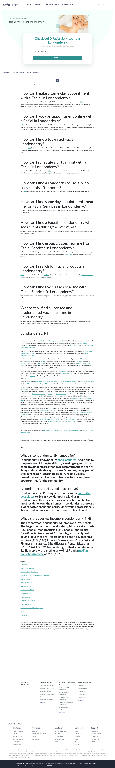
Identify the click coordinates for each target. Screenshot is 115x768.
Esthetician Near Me (45, 691)
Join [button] (110, 4)
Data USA (23, 615)
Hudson (79, 361)
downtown (23, 389)
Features (34, 731)
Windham (43, 361)
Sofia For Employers (60, 731)
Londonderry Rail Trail (54, 421)
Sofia (81, 102)
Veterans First (17, 744)
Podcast (77, 744)
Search (57, 58)
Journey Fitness (43, 419)
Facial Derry (81, 685)
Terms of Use (95, 739)
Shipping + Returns (96, 733)
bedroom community (38, 394)
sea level (32, 376)
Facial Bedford (82, 697)
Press (76, 739)
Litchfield (23, 363)
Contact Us (94, 736)
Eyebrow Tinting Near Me (47, 699)
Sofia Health (6, 72)
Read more (49, 765)
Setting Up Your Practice (39, 733)
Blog (76, 741)
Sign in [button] (105, 4)
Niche (22, 611)
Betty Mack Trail (69, 421)
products (46, 275)
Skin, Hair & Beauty (19, 72)
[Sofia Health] (10, 4)
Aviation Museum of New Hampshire (31, 608)
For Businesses (59, 736)
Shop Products (17, 736)
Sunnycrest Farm (74, 430)
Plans (56, 741)
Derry (22, 343)
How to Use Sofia (18, 731)
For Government (59, 739)
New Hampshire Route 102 (51, 381)
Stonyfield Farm (74, 345)
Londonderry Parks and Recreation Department (35, 575)
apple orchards (67, 460)
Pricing (34, 736)
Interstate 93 (39, 381)
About (76, 731)
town (32, 341)
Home (9, 18)
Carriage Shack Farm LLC (61, 430)
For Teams (57, 733)
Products (38, 4)
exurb (50, 394)
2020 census (83, 343)
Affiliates (77, 736)
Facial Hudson (82, 694)
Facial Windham (82, 688)
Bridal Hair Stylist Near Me (47, 688)
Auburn (83, 359)
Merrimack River (67, 373)
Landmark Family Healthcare (48, 410)
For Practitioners (52, 4)
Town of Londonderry (27, 568)
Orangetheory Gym (55, 419)
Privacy (93, 741)
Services (29, 4)
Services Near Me (18, 739)
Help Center (94, 731)
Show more (43, 702)
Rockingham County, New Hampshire (52, 341)
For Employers (67, 4)
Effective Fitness (69, 419)
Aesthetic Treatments (33, 72)
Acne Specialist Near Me (46, 685)
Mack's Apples (48, 430)
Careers (77, 733)
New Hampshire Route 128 (69, 381)
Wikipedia (23, 564)
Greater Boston (61, 394)
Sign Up (15, 733)
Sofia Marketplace (87, 275)
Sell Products (35, 739)
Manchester (86, 341)
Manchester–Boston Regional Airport (38, 384)
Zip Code (40, 51)
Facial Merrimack (82, 691)
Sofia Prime (68, 254)
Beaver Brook (62, 371)
